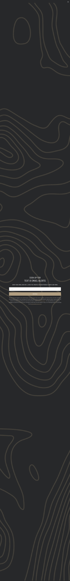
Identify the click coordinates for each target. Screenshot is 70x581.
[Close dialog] (68, 2)
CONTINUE (35, 294)
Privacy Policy (42, 300)
